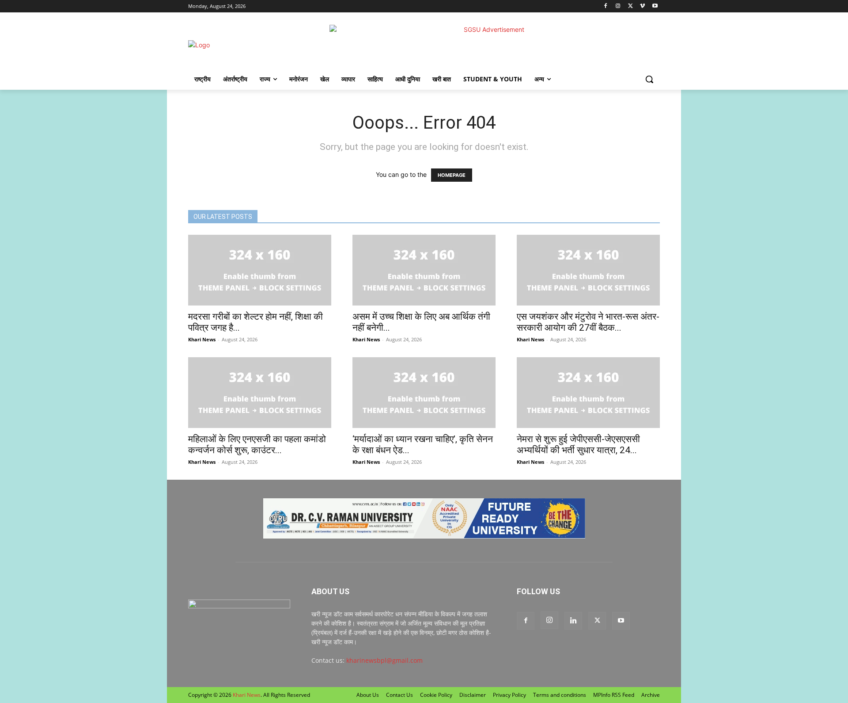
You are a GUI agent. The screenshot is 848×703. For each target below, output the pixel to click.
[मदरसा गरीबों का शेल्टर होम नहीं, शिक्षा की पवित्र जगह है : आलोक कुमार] (259, 270)
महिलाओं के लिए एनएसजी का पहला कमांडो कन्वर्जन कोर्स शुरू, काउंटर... (257, 444)
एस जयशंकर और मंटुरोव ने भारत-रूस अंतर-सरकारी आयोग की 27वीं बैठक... (588, 322)
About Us (367, 695)
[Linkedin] (573, 621)
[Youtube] (655, 6)
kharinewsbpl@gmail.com (384, 660)
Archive (650, 695)
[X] (630, 6)
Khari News (202, 339)
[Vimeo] (642, 6)
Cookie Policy (436, 695)
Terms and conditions (559, 695)
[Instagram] (618, 6)
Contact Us (399, 695)
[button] (649, 79)
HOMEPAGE (452, 175)
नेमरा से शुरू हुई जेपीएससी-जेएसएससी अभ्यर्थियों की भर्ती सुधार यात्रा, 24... (578, 444)
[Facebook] (606, 6)
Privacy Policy (509, 695)
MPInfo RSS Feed (613, 695)
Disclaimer (472, 695)
